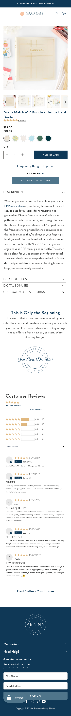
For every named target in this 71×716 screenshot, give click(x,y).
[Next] (65, 102)
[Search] (57, 13)
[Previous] (6, 102)
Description (13, 192)
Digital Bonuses (16, 285)
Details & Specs (15, 279)
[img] (21, 458)
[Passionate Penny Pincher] (31, 13)
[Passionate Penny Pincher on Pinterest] (38, 702)
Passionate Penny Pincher (44, 708)
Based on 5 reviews (13, 405)
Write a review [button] (35, 409)
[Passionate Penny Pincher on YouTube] (43, 702)
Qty (5, 147)
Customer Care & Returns (24, 292)
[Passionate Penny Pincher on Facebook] (26, 702)
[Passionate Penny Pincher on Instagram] (32, 702)
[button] (10, 120)
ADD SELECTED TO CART (35, 180)
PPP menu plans (14, 205)
